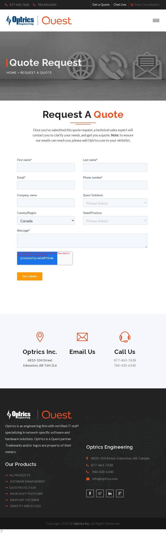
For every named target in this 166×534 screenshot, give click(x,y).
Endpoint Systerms (24, 500)
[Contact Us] (82, 337)
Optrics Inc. (81, 523)
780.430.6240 (46, 4)
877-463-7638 (19, 4)
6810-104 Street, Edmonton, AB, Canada (119, 458)
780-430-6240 (125, 365)
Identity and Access (25, 506)
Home (12, 72)
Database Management (27, 481)
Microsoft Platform (26, 493)
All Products (20, 475)
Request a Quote (36, 72)
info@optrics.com (105, 479)
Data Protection (23, 487)
